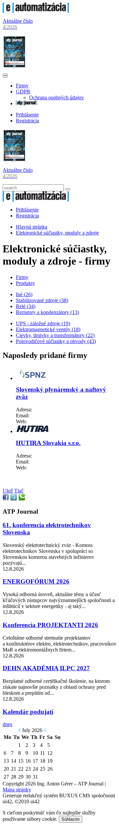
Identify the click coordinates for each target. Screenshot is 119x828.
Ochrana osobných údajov (56, 97)
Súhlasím (70, 819)
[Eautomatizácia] (36, 11)
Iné (24, 294)
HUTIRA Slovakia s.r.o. (48, 442)
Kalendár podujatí (28, 711)
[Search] (67, 189)
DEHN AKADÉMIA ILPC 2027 (46, 668)
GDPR (23, 91)
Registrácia (27, 120)
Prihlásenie (27, 114)
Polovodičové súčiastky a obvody (56, 341)
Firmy (22, 85)
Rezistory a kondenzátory (47, 312)
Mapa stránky (17, 789)
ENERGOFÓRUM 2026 (36, 581)
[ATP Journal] (26, 103)
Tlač (18, 491)
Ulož (8, 491)
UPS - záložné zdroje (43, 323)
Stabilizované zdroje (42, 300)
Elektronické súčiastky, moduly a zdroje (57, 233)
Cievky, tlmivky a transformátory (55, 335)
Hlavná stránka (31, 227)
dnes (7, 724)
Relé (25, 306)
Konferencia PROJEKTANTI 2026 (50, 624)
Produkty (25, 283)
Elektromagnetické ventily (48, 329)
